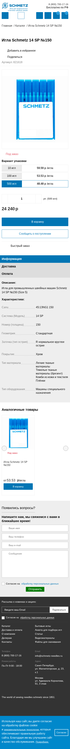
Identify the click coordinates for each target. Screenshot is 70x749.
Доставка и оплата (12, 630)
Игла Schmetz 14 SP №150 (15, 463)
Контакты (7, 641)
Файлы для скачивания (48, 641)
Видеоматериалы (45, 638)
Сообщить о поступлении (35, 233)
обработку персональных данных (40, 583)
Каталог (6, 626)
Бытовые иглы (43, 626)
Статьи (39, 633)
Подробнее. (42, 741)
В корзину (18, 486)
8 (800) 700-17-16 (58, 4)
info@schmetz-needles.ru (49, 655)
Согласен (61, 732)
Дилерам (7, 638)
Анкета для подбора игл (48, 630)
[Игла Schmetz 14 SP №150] (18, 433)
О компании (8, 633)
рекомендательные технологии (21, 729)
